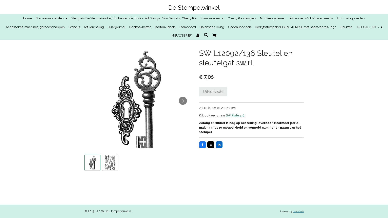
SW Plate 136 (235, 115)
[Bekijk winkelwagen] (214, 35)
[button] (92, 163)
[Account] (198, 35)
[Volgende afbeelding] (183, 101)
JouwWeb (298, 211)
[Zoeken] (206, 35)
